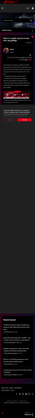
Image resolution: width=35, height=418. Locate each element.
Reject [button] (10, 119)
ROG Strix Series (7, 30)
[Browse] (3, 8)
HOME (11, 388)
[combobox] (17, 20)
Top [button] (2, 413)
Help (28, 8)
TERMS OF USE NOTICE (12, 401)
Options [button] (32, 30)
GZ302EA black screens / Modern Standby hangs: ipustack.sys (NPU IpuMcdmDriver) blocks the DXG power (16, 327)
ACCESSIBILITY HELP (7, 390)
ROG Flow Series (8, 332)
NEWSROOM (17, 388)
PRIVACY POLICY (23, 401)
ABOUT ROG (4, 388)
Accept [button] (24, 119)
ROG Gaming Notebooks (9, 342)
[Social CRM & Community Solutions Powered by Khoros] (29, 414)
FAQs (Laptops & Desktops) (10, 353)
